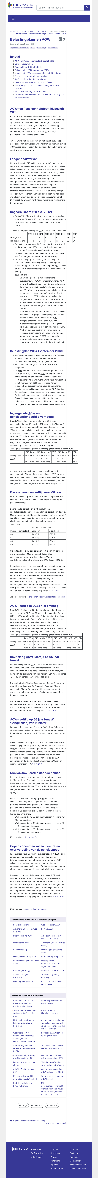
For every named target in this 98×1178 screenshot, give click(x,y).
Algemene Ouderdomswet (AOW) (34, 31)
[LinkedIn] (60, 40)
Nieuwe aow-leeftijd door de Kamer (31, 91)
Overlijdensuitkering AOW (24, 956)
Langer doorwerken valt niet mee (24, 1063)
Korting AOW (47, 929)
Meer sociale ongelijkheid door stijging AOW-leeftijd (25, 1077)
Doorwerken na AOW (57, 34)
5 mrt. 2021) (58, 896)
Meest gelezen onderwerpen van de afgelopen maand (50, 963)
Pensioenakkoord (21, 925)
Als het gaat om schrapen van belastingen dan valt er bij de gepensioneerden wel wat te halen (53, 1024)
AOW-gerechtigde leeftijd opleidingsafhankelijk (24, 1056)
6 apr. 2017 (54, 590)
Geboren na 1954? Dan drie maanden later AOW (52, 1056)
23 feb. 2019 (51, 710)
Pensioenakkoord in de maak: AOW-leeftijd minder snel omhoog (23, 1003)
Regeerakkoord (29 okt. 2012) (28, 67)
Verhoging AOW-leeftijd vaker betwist (51, 1002)
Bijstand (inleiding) (21, 970)
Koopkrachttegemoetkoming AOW (25, 962)
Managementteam (78, 1164)
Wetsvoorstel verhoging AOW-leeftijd (52, 1077)
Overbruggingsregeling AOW (51, 951)
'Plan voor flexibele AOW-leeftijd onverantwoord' (52, 1047)
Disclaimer (55, 1153)
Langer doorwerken (24, 64)
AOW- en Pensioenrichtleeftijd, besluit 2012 (34, 61)
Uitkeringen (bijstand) (23, 981)
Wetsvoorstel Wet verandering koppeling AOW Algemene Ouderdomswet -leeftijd (24, 1037)
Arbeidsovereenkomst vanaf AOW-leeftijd (51, 937)
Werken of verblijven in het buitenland (51, 983)
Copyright (55, 1149)
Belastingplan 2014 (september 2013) (32, 70)
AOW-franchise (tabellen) (52, 970)
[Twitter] (64, 40)
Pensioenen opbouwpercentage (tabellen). (47, 597)
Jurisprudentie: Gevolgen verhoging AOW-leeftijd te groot (25, 1013)
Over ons (74, 1149)
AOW (32, 48)
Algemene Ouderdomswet (19, 48)
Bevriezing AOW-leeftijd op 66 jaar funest (33, 82)
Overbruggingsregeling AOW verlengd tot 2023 (52, 1070)
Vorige (24, 1105)
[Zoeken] (87, 8)
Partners (74, 1153)
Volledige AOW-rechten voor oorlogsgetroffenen (52, 1063)
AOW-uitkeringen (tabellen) (20, 976)
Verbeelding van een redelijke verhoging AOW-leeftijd (24, 1048)
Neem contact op (78, 1168)
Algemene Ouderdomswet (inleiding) (32, 34)
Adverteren (36, 1149)
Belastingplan (52, 48)
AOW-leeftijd (41, 48)
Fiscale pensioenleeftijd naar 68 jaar (31, 76)
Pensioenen (14, 31)
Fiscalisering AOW (21, 943)
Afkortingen (36, 1157)
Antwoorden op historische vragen (49, 1011)
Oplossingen (75, 1161)
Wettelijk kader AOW (50, 925)
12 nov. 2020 (30, 837)
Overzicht (38, 1105)
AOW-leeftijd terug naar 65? (24, 1070)
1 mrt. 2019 (37, 764)
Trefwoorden (37, 1153)
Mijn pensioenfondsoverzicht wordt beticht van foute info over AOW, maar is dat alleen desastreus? (52, 1089)
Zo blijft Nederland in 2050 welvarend (22, 1084)
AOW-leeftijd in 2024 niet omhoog (30, 79)
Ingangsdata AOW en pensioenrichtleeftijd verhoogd (38, 73)
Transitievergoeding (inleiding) (50, 976)
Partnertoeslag (20, 949)
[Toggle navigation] (13, 18)
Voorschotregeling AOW (52, 956)
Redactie (74, 1157)
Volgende (51, 1105)
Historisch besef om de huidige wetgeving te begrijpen (23, 1023)
